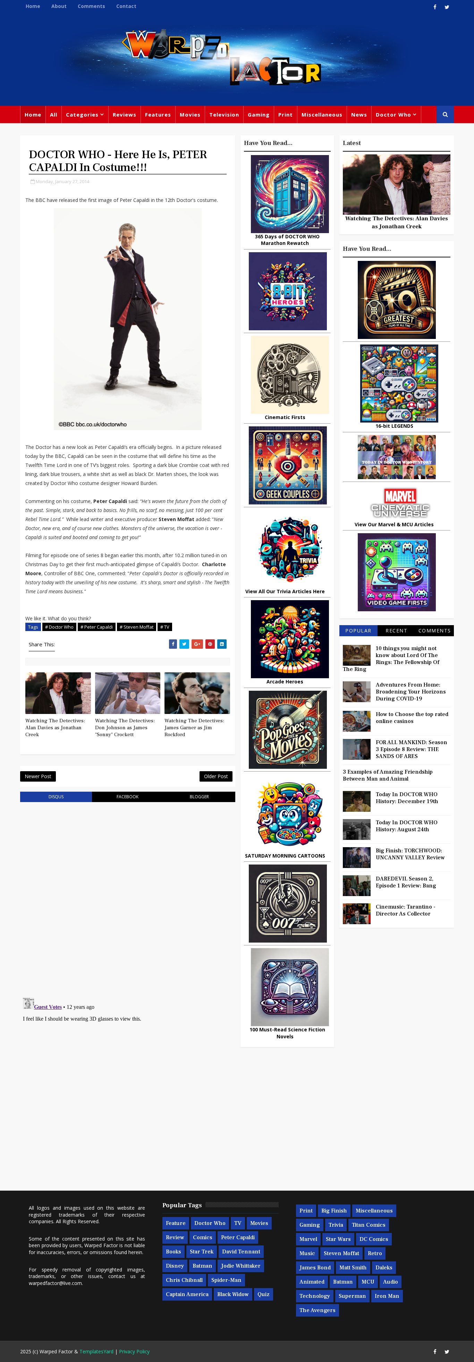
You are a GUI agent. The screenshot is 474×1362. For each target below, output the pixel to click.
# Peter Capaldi (97, 627)
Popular (358, 630)
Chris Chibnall (184, 1280)
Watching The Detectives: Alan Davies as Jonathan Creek (55, 727)
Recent (396, 630)
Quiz (263, 1294)
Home (33, 6)
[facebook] (435, 7)
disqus (56, 797)
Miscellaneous (322, 114)
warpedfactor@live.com (55, 1283)
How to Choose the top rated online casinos (412, 718)
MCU (368, 1281)
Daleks (383, 1267)
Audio (390, 1281)
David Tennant (241, 1251)
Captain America (187, 1294)
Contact (126, 6)
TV (238, 1223)
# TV (164, 627)
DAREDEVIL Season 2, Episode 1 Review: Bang (406, 882)
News (359, 114)
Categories (82, 114)
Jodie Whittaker (241, 1265)
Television (224, 114)
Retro (375, 1253)
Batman (202, 1265)
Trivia (336, 1224)
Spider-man (226, 1280)
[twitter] (447, 7)
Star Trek (201, 1251)
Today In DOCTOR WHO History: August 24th (407, 826)
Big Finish (334, 1210)
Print (285, 114)
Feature (176, 1223)
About (59, 6)
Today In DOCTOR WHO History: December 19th (407, 798)
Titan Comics (369, 1224)
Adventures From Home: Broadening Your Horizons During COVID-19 (411, 691)
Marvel (308, 1239)
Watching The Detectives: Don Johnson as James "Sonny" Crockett (125, 727)
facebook (127, 797)
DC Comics (373, 1239)
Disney (175, 1265)
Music (307, 1253)
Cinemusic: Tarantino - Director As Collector (405, 910)
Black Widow (233, 1294)
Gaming (259, 114)
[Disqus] (127, 895)
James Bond (315, 1267)
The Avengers (317, 1310)
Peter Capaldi (238, 1237)
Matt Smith (353, 1267)
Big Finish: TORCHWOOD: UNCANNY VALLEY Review (410, 854)
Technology (314, 1296)
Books (173, 1251)
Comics (202, 1237)
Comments (91, 6)
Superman (352, 1296)
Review (175, 1237)
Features (158, 114)
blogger (199, 797)
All (53, 114)
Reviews (124, 114)
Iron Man (387, 1296)
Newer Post (38, 776)
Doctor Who (393, 114)
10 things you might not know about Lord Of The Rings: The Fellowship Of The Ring (391, 659)
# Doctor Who (59, 627)
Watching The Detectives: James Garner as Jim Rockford (194, 727)
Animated (311, 1281)
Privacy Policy (134, 1351)
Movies (190, 114)
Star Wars (338, 1239)
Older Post (216, 776)
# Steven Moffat (136, 627)
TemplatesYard (96, 1351)
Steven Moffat (341, 1253)
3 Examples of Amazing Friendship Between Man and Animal (388, 775)
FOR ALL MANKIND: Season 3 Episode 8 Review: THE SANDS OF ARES (411, 749)
